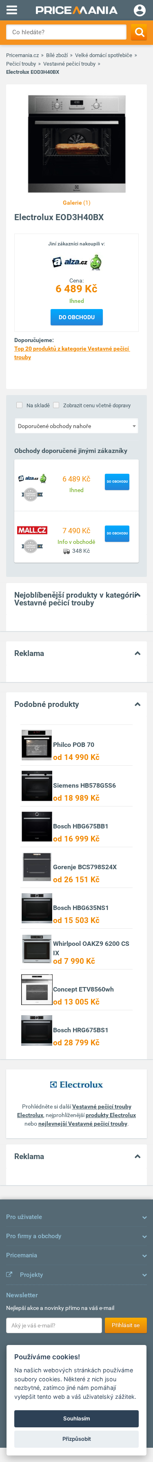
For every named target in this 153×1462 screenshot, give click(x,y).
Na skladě (38, 405)
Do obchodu (77, 317)
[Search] (139, 32)
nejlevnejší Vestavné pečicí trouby (82, 1123)
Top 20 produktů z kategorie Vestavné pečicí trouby (72, 352)
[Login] (140, 11)
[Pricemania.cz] (76, 10)
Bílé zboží (57, 55)
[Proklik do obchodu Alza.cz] (32, 478)
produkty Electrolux (111, 1115)
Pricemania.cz (22, 55)
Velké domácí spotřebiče (103, 55)
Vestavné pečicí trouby (69, 64)
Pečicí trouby (21, 64)
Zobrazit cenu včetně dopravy (97, 405)
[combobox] (76, 425)
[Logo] (76, 261)
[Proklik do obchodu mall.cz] (32, 529)
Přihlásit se (126, 1325)
